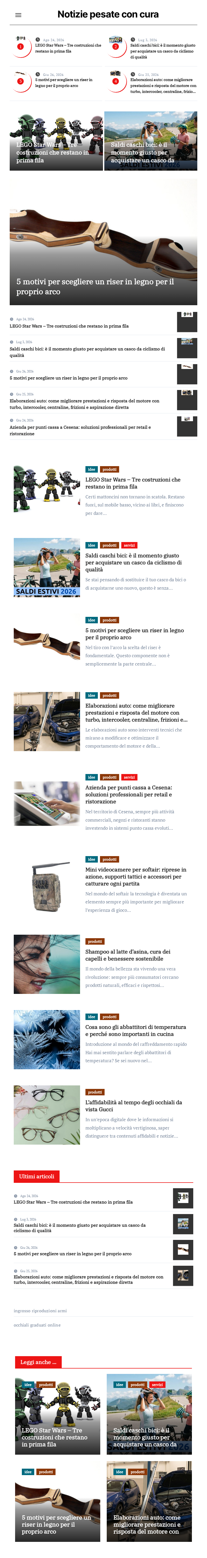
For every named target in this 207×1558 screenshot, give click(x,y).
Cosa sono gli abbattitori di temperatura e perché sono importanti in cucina (135, 1030)
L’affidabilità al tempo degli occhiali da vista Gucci (133, 1106)
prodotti (109, 469)
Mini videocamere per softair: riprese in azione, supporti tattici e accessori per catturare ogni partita (136, 876)
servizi (129, 545)
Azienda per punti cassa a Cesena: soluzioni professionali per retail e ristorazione (128, 794)
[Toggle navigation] (18, 15)
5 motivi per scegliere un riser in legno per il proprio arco (95, 286)
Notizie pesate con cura (108, 14)
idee (91, 469)
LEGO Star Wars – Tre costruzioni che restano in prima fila (52, 152)
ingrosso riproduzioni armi (40, 1311)
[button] (190, 241)
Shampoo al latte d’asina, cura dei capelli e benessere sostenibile (127, 955)
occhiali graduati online (37, 1325)
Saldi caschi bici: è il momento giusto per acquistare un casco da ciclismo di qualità (162, 51)
